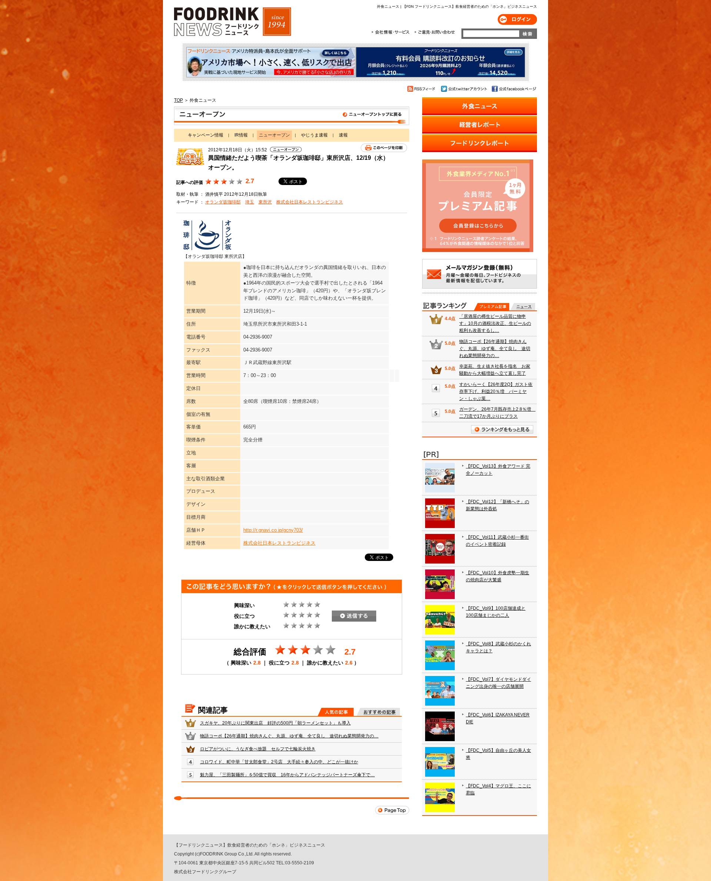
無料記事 (522, 306)
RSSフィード (422, 89)
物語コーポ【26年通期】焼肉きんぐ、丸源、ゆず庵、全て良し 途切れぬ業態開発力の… (289, 736)
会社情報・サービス (391, 32)
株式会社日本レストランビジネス (309, 202)
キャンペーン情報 (205, 135)
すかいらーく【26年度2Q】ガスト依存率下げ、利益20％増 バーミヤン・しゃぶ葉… (496, 391)
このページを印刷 (384, 148)
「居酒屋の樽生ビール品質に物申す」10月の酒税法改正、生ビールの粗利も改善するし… (495, 323)
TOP (178, 100)
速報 (343, 135)
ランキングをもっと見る (502, 429)
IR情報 (241, 135)
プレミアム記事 (491, 306)
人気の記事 (336, 712)
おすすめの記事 (378, 712)
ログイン (517, 19)
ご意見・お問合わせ (434, 32)
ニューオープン (291, 116)
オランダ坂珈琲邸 (223, 202)
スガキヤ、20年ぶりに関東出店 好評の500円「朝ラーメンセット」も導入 (275, 723)
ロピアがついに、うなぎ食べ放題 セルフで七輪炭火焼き (258, 748)
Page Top (392, 810)
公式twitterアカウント (464, 89)
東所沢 (265, 202)
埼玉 (249, 202)
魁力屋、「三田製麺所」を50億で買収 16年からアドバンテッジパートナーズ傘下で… (287, 774)
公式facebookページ (513, 89)
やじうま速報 (314, 135)
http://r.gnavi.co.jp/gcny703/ (273, 530)
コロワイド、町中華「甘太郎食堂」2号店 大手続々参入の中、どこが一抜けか (279, 761)
